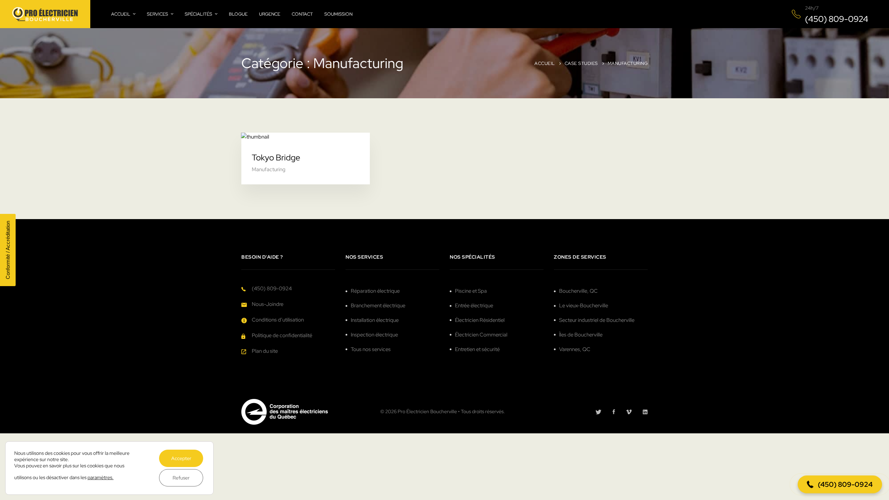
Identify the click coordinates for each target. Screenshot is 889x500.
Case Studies (581, 63)
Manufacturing (268, 169)
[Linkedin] (645, 412)
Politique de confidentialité (282, 335)
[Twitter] (598, 412)
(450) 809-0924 (272, 288)
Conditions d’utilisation (278, 319)
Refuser (181, 478)
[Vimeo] (629, 412)
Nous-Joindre (267, 304)
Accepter (181, 458)
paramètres (100, 477)
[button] (840, 484)
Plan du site (265, 351)
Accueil (544, 63)
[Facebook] (614, 412)
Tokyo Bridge (276, 157)
